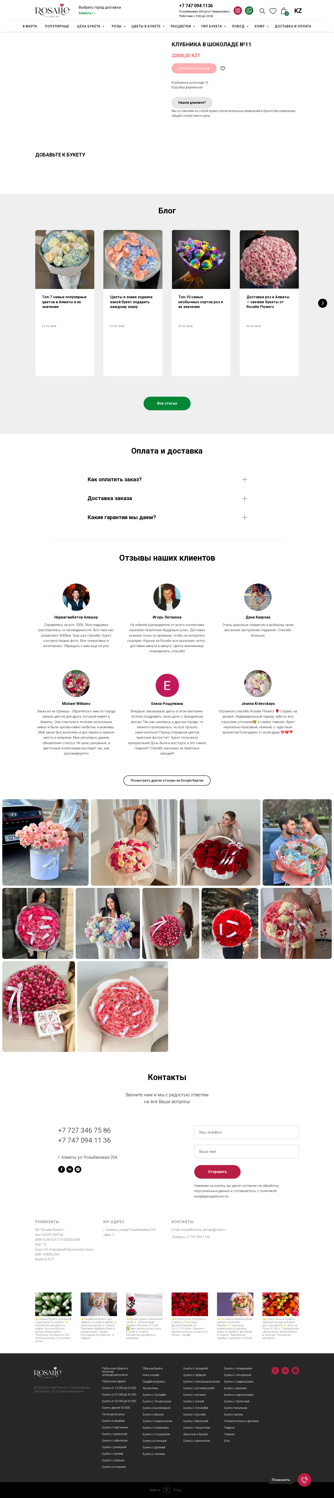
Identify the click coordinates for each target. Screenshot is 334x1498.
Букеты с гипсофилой (237, 1375)
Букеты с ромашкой (114, 1447)
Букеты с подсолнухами (239, 1394)
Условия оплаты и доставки (241, 1421)
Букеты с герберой (194, 1375)
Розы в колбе (151, 1375)
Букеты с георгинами (115, 1427)
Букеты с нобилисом (114, 1440)
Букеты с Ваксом (153, 1414)
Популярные (57, 26)
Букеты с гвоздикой (195, 1368)
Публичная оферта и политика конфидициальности (115, 1371)
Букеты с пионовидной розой (201, 1381)
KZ (298, 11)
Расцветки (181, 26)
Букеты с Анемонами (156, 1427)
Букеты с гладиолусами (238, 1381)
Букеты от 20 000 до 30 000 (119, 1394)
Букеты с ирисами (235, 1388)
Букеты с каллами (194, 1394)
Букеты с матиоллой (114, 1434)
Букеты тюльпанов (235, 1408)
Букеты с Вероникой (195, 1421)
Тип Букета (212, 26)
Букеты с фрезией (154, 1447)
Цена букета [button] (89, 26)
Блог (227, 1440)
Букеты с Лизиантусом (157, 1401)
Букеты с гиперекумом (238, 1368)
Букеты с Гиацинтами (196, 1427)
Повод (239, 26)
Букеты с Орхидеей (154, 1394)
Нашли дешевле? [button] (192, 102)
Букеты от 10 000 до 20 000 (119, 1388)
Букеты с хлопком (154, 1454)
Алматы (85, 13)
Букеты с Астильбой (195, 1408)
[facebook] (61, 1169)
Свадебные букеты (154, 1381)
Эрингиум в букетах (195, 1434)
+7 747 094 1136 (196, 5)
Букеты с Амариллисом (157, 1421)
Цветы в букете (147, 26)
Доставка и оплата (293, 26)
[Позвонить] (304, 1480)
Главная (229, 1434)
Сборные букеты (153, 1368)
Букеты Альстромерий (156, 1408)
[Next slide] (322, 303)
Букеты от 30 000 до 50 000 (119, 1401)
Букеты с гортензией (236, 1401)
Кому (260, 26)
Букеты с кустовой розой (198, 1388)
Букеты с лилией (193, 1401)
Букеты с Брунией (194, 1414)
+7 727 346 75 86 (84, 1130)
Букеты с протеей (112, 1453)
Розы (117, 26)
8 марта (30, 26)
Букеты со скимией (114, 1467)
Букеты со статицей (155, 1440)
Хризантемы (150, 1388)
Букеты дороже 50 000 (116, 1407)
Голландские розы (113, 1414)
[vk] (69, 1169)
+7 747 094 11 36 (84, 1140)
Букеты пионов (233, 1414)
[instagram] (78, 1169)
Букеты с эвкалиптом (196, 1440)
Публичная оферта (114, 1381)
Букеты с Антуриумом (156, 1434)
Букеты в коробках (113, 1420)
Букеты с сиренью (113, 1460)
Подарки (229, 1427)
